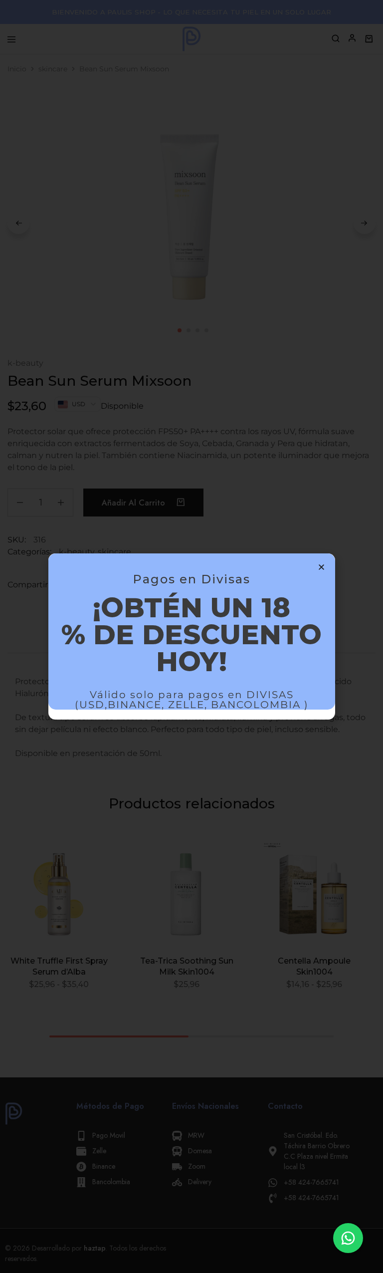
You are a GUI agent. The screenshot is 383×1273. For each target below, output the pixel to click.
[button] (321, 567)
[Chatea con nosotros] (348, 1238)
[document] (191, 636)
